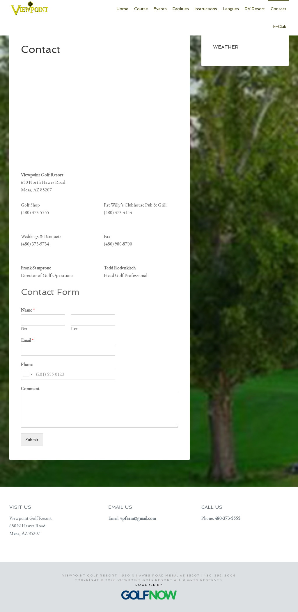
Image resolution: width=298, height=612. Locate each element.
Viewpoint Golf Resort (53, 11)
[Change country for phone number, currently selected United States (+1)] (27, 374)
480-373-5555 (227, 518)
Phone (27, 364)
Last (74, 329)
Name (28, 310)
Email (27, 340)
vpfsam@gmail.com (138, 518)
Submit (32, 440)
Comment (30, 389)
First (24, 329)
